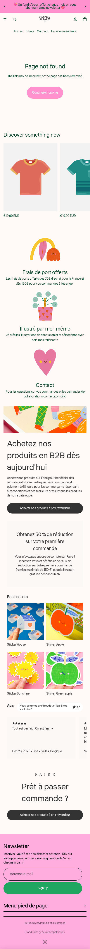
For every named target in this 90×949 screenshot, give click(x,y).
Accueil (18, 31)
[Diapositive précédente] (5, 6)
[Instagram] (45, 942)
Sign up (43, 888)
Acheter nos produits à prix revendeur (45, 508)
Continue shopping (45, 93)
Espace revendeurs (63, 31)
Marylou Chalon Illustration (50, 923)
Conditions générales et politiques (45, 932)
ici (65, 396)
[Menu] (5, 19)
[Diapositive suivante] (85, 6)
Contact (42, 31)
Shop (30, 31)
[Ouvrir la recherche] (14, 19)
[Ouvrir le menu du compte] (75, 19)
